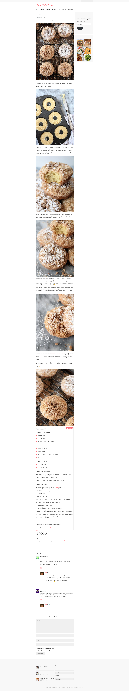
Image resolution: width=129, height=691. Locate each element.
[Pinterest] (57, 665)
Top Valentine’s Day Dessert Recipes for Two (47, 673)
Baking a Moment (51, 527)
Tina (46, 17)
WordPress (76, 687)
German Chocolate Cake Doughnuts (53, 540)
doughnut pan (56, 487)
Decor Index (48, 9)
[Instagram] (78, 1)
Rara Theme (68, 687)
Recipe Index (42, 9)
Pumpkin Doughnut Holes (39, 540)
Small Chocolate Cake (44, 666)
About (37, 9)
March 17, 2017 (43, 558)
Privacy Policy (70, 9)
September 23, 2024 (43, 591)
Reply (41, 567)
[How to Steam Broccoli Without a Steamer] (87, 57)
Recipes (46, 544)
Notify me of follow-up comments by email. (45, 648)
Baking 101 (54, 9)
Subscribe (80, 28)
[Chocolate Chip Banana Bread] (87, 43)
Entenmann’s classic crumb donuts (57, 353)
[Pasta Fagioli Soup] (80, 57)
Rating (59, 9)
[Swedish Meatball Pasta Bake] (80, 43)
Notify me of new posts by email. (43, 650)
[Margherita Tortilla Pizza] (80, 50)
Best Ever (64, 9)
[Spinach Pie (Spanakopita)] (87, 50)
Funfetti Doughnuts (63, 540)
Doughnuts (42, 544)
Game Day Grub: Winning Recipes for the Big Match (47, 679)
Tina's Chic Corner (45, 5)
